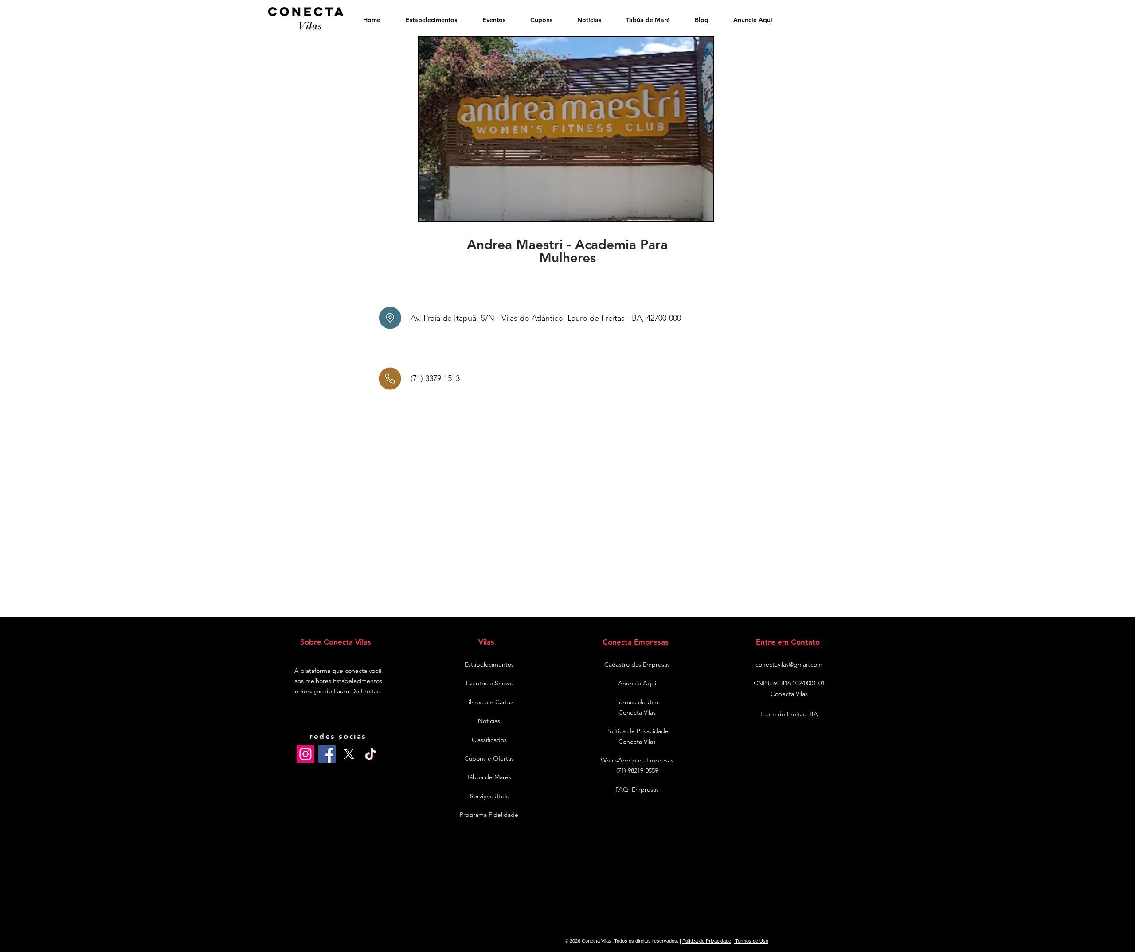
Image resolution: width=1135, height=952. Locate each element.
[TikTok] (371, 754)
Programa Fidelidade (489, 815)
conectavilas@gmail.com (788, 664)
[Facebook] (327, 754)
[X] (349, 754)
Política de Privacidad (705, 941)
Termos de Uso (751, 941)
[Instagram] (305, 754)
